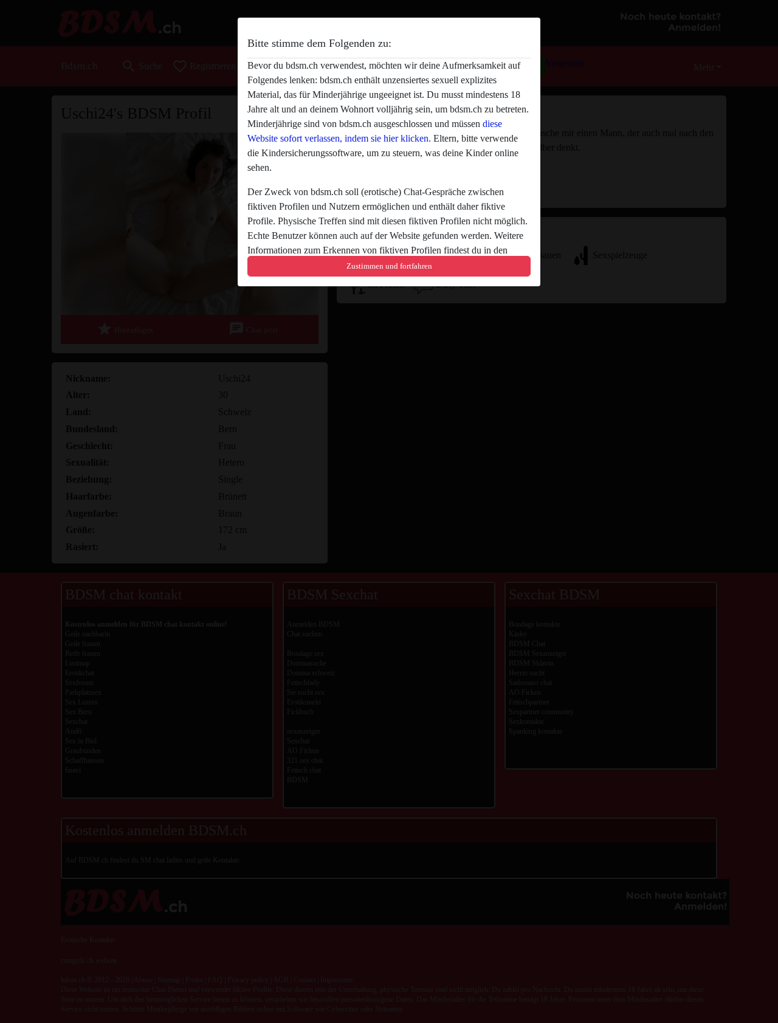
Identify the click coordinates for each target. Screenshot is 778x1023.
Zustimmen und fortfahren (389, 265)
